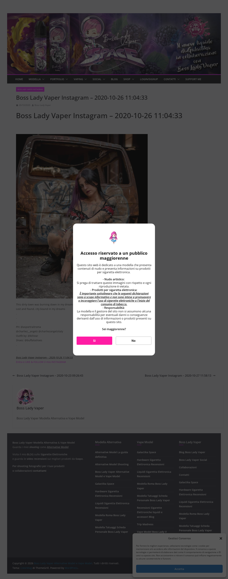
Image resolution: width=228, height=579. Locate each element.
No (133, 341)
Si (94, 341)
